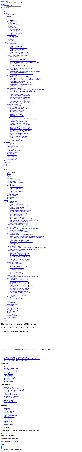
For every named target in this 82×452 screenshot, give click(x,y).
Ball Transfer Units (8, 400)
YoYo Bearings (8, 418)
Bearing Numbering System (11, 368)
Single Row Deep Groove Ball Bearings (14, 389)
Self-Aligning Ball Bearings (11, 394)
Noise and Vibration (9, 378)
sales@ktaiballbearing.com (22, 2)
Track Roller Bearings (9, 397)
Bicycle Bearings (8, 412)
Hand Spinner (7, 408)
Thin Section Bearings (9, 391)
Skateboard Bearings (9, 411)
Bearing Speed (7, 379)
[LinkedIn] (1, 447)
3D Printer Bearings (9, 420)
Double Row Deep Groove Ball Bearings (14, 390)
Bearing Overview (8, 366)
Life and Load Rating (9, 377)
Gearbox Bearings (8, 421)
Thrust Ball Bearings (9, 393)
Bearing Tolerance (8, 374)
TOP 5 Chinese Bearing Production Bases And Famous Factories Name (22, 359)
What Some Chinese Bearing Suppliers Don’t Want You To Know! (21, 356)
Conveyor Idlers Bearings (10, 402)
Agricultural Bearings (9, 399)
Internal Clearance (8, 375)
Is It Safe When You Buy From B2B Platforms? (16, 357)
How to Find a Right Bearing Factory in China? (16, 360)
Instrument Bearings (9, 422)
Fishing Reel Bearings (9, 417)
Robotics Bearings (8, 424)
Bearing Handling (8, 381)
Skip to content (4, 1)
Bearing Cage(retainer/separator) (12, 371)
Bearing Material (8, 369)
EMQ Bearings (8, 409)
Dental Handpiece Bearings (11, 415)
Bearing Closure (8, 372)
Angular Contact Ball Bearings (11, 396)
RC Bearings (7, 414)
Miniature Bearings (9, 387)
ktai (3, 349)
